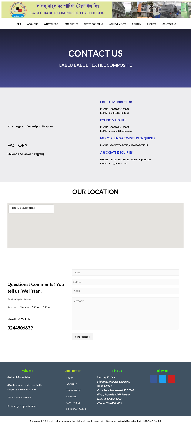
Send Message (82, 336)
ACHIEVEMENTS (117, 24)
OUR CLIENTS (71, 24)
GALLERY (136, 24)
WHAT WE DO (51, 24)
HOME (18, 24)
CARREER (151, 24)
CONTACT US (169, 24)
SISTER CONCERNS (93, 24)
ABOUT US (32, 24)
